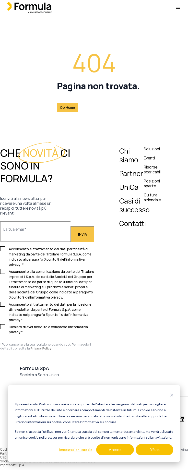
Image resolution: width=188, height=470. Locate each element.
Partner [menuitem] (131, 173)
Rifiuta (155, 449)
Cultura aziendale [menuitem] (152, 197)
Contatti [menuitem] (132, 223)
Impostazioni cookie (75, 449)
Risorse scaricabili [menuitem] (152, 169)
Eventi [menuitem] (149, 158)
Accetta (115, 449)
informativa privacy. (47, 297)
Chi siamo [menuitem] (128, 155)
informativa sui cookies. (99, 422)
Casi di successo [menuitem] (134, 205)
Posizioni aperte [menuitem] (152, 183)
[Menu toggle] (178, 7)
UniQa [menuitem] (129, 187)
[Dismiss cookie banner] (171, 395)
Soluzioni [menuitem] (152, 149)
